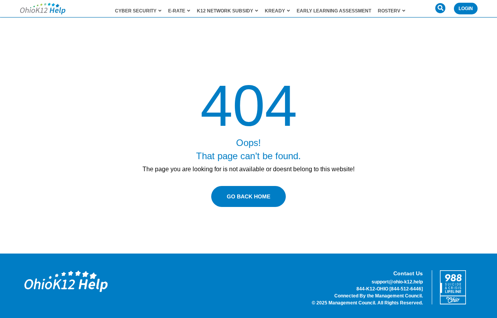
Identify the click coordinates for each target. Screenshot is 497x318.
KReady (275, 11)
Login (466, 8)
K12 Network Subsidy (225, 11)
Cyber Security (135, 11)
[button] (440, 8)
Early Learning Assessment (334, 11)
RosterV (389, 11)
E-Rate (176, 11)
